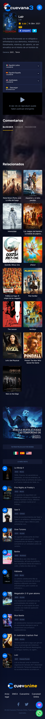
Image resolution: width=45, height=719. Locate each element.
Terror (17, 52)
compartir (26, 31)
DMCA (15, 694)
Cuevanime (24, 694)
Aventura (23, 555)
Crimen (22, 514)
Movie (22, 472)
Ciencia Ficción (25, 659)
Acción (22, 533)
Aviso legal (7, 695)
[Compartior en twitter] (34, 30)
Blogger (8, 127)
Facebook (30, 127)
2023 (16, 472)
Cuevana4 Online (36, 695)
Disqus (19, 127)
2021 (12, 52)
